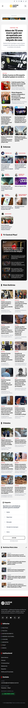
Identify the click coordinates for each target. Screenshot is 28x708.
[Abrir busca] (25, 6)
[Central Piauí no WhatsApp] (24, 1)
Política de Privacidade (7, 671)
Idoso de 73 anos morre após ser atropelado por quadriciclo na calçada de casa (14, 35)
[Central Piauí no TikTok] (26, 1)
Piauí (4, 645)
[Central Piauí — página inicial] (14, 6)
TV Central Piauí (5, 663)
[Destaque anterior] (3, 62)
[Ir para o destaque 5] (17, 69)
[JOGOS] (14, 18)
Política (5, 628)
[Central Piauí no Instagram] (19, 1)
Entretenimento (7, 633)
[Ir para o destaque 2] (12, 69)
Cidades (5, 639)
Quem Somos (4, 657)
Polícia (4, 630)
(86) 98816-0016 (9, 694)
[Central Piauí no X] (17, 1)
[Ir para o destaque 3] (13, 69)
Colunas (3, 660)
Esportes (5, 642)
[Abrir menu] (2, 6)
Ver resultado (14, 540)
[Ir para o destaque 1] (11, 69)
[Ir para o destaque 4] (15, 69)
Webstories (4, 666)
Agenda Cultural (8, 636)
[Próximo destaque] (24, 62)
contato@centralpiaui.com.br (10, 683)
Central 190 (14, 27)
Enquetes (3, 669)
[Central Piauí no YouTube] (21, 1)
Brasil (4, 648)
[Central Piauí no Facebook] (14, 1)
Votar (14, 537)
